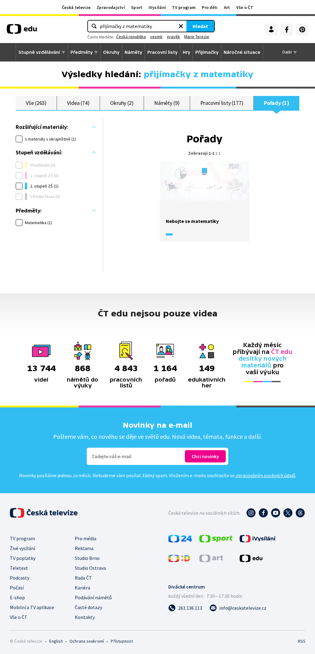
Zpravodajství (111, 7)
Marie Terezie (196, 36)
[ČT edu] (22, 31)
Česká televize (76, 7)
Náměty (133, 52)
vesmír (156, 36)
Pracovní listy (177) (222, 102)
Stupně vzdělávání (39, 52)
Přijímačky (206, 52)
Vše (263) (36, 102)
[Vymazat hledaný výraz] (180, 26)
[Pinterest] (302, 29)
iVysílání (157, 7)
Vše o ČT (244, 7)
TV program (184, 7)
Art (227, 7)
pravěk (173, 36)
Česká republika (131, 36)
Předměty (81, 52)
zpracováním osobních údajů (265, 475)
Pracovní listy (162, 52)
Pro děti (209, 7)
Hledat (200, 26)
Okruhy (111, 52)
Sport (136, 7)
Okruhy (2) (122, 102)
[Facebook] (287, 29)
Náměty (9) (167, 102)
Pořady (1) (276, 102)
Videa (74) (78, 102)
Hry (186, 52)
